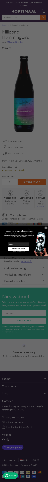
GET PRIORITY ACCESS (18, 249)
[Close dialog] (46, 228)
